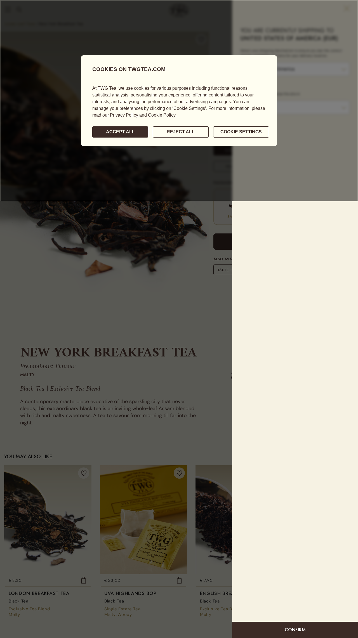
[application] (179, 100)
